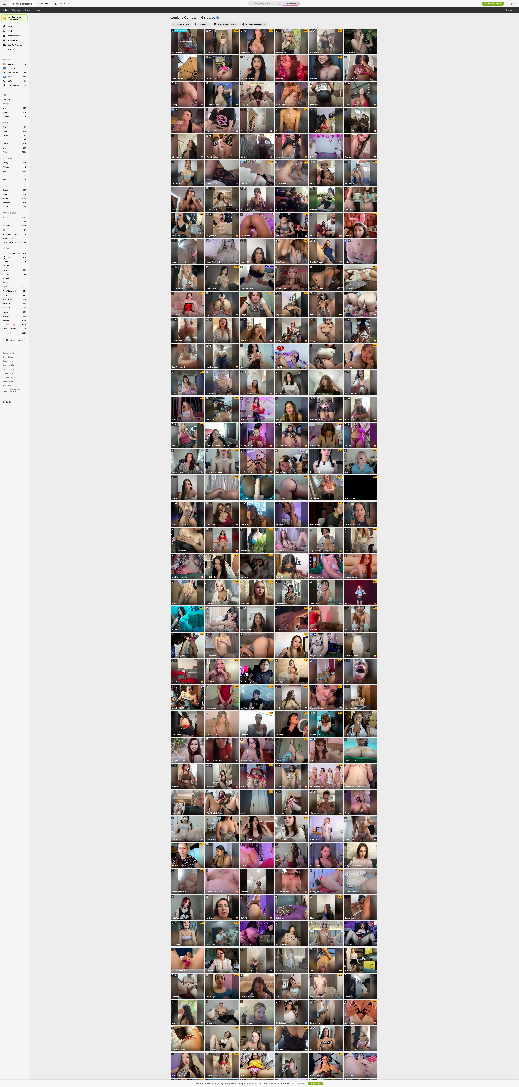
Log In (511, 4)
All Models (7, 385)
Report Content (9, 361)
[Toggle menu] (4, 3)
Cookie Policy (286, 1083)
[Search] (279, 4)
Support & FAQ (8, 353)
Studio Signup (8, 381)
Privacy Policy (8, 369)
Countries (202, 24)
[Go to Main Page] (22, 3)
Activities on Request (254, 24)
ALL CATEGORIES (16, 340)
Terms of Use (8, 373)
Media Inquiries (9, 365)
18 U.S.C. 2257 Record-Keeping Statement (12, 390)
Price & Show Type (226, 24)
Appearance (182, 24)
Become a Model (9, 377)
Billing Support (8, 357)
